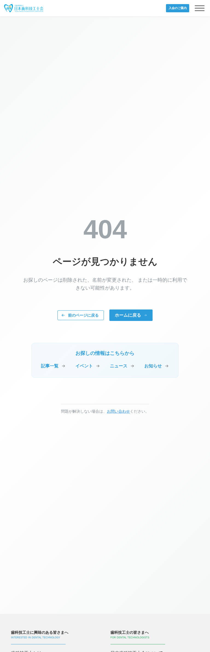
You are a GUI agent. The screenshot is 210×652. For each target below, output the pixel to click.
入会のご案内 (178, 8)
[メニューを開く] (200, 8)
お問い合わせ (118, 411)
